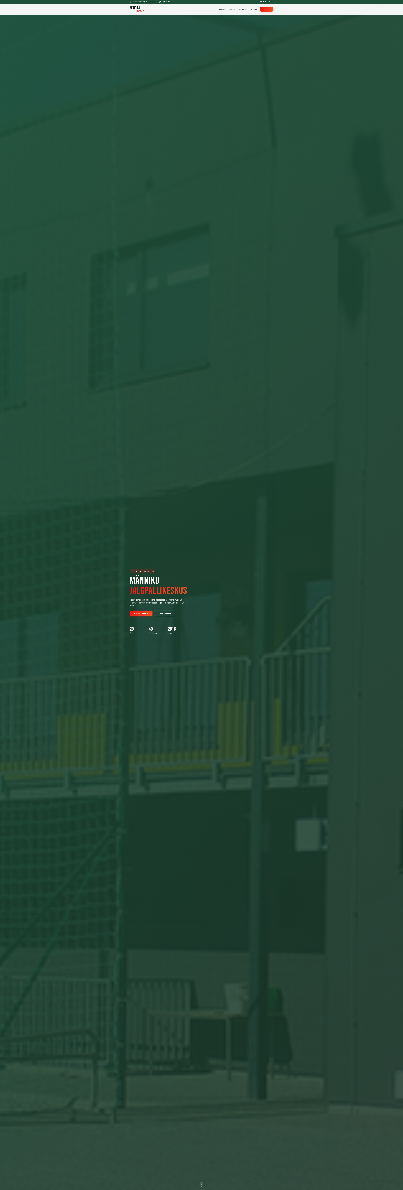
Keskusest (243, 9)
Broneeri (267, 9)
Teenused (232, 9)
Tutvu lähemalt (165, 613)
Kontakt (254, 9)
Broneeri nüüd (140, 613)
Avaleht (222, 9)
